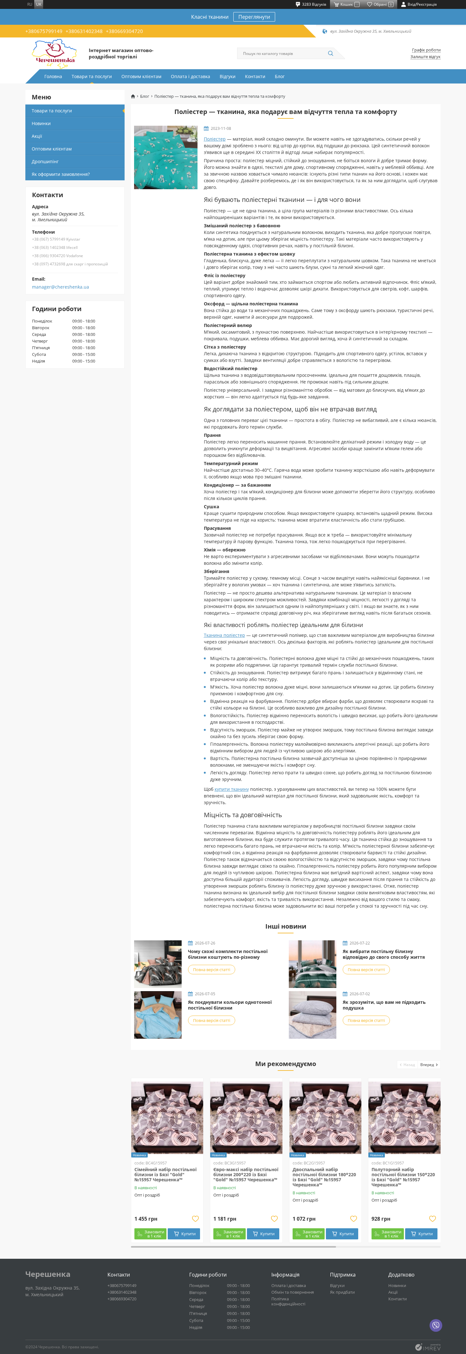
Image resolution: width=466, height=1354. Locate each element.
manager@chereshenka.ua (60, 287)
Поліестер (215, 139)
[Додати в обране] (195, 1219)
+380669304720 (124, 31)
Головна (53, 76)
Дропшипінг (45, 161)
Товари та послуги (92, 76)
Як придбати (342, 1292)
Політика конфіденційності (288, 1301)
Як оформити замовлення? (61, 174)
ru (29, 4)
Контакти (255, 76)
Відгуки (228, 76)
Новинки (41, 123)
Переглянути (254, 16)
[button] (407, 1065)
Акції (37, 136)
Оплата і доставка (190, 76)
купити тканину (232, 789)
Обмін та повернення (292, 1292)
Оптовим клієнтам (141, 76)
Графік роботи (426, 50)
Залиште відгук (426, 56)
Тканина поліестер (224, 635)
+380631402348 (84, 31)
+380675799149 (43, 31)
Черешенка (48, 1274)
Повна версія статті (211, 969)
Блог (280, 76)
